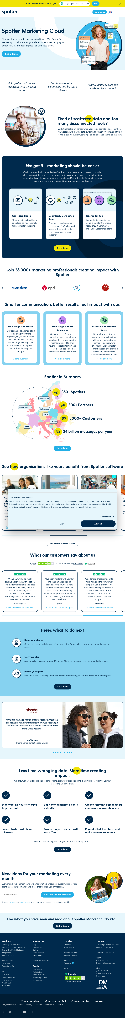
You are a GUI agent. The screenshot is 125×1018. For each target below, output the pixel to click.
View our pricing (7, 960)
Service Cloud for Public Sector (13, 950)
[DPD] (19, 288)
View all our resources (41, 960)
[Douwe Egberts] (77, 288)
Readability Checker (40, 977)
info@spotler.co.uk (104, 973)
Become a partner (70, 955)
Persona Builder (39, 980)
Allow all (98, 524)
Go (95, 3)
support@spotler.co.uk (106, 963)
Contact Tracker (38, 975)
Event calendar (38, 953)
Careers (67, 960)
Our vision (5, 975)
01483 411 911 (102, 960)
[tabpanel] (62, 725)
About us (67, 944)
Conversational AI (8, 977)
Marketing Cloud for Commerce (13, 947)
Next (122, 288)
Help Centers (37, 955)
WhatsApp (101, 976)
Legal (66, 968)
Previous (2, 288)
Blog (34, 944)
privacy (13, 902)
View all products (8, 955)
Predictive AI (6, 983)
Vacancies (68, 963)
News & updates (70, 947)
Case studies (37, 947)
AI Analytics (6, 985)
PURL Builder (37, 972)
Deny (62, 524)
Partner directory (70, 952)
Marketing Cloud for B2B (11, 944)
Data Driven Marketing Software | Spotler (9, 12)
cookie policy (25, 902)
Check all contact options (105, 952)
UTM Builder (37, 969)
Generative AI (7, 980)
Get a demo (6, 963)
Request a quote (8, 966)
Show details (105, 516)
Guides (35, 950)
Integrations (6, 953)
